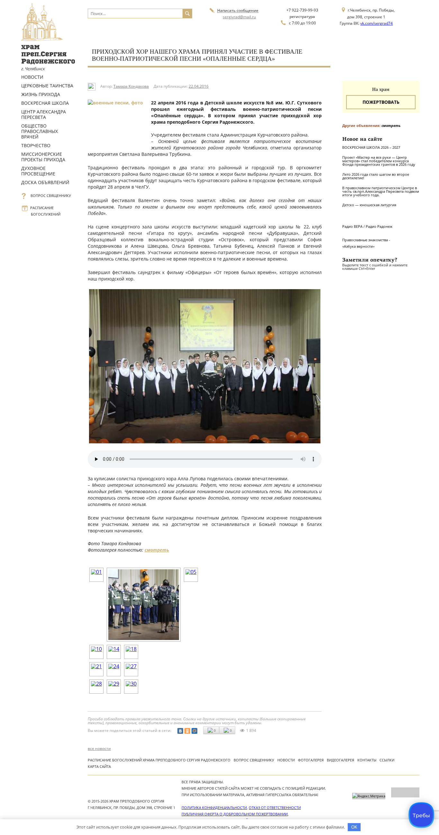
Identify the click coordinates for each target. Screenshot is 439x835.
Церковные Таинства (47, 85)
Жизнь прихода (40, 94)
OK (354, 827)
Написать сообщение (237, 11)
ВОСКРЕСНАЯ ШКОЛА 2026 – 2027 (371, 147)
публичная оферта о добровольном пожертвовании (235, 814)
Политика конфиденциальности (214, 807)
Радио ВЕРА (352, 226)
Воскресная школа (45, 103)
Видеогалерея (340, 760)
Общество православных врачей (39, 131)
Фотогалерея (311, 760)
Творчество (35, 145)
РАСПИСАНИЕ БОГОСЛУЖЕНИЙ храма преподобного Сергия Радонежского (159, 760)
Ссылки (387, 760)
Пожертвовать (381, 102)
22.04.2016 (199, 86)
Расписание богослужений (45, 211)
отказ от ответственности (275, 807)
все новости (99, 749)
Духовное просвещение (38, 170)
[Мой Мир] (194, 731)
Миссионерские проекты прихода (43, 156)
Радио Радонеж (379, 226)
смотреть (157, 550)
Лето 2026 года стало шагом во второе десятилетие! (375, 176)
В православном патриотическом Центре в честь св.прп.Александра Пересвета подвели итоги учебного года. (380, 191)
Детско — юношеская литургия (369, 204)
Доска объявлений (45, 182)
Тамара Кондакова (131, 86)
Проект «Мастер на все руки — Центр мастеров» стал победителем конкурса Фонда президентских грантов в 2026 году (378, 161)
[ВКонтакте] (180, 731)
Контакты (366, 760)
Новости (32, 77)
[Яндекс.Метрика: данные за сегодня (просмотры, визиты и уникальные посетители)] (368, 796)
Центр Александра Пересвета (43, 114)
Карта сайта (99, 766)
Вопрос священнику (51, 195)
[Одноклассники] (187, 731)
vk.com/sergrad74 (376, 23)
